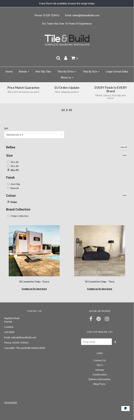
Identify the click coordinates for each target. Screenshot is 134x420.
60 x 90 (14, 170)
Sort (6, 128)
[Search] (58, 58)
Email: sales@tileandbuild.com (82, 15)
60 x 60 (14, 165)
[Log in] (65, 58)
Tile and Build (10, 402)
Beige (13, 201)
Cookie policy (99, 374)
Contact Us (99, 360)
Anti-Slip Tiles (43, 71)
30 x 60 (14, 161)
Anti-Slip (15, 184)
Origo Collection (19, 215)
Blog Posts (100, 383)
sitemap (99, 369)
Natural (14, 188)
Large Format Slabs (117, 71)
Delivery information (100, 379)
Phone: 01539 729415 (47, 15)
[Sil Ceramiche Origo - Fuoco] (34, 250)
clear (124, 155)
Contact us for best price (34, 289)
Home (9, 71)
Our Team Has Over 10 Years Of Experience (67, 23)
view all (123, 147)
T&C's (99, 364)
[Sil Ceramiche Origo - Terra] (99, 250)
